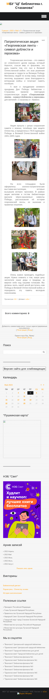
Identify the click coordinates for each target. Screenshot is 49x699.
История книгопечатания (12, 593)
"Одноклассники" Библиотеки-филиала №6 (20, 679)
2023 (11, 31)
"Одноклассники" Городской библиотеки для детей (23, 654)
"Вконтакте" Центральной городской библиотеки (22, 644)
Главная (5, 31)
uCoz (45, 692)
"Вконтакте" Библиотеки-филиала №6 (18, 676)
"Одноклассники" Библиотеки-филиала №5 (20, 673)
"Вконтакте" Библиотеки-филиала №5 (18, 670)
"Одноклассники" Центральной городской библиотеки (24, 647)
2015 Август (8, 564)
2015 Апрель (9, 551)
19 (30, 400)
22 (6, 403)
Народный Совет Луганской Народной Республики (23, 616)
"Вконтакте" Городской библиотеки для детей (21, 651)
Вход (30, 330)
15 (6, 400)
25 (24, 403)
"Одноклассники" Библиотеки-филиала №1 (20, 660)
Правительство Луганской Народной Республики (22, 613)
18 (24, 400)
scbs (27, 299)
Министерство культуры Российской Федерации (22, 625)
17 (18, 400)
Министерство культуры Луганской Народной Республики (21, 629)
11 (24, 396)
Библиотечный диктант (11, 585)
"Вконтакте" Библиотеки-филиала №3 (18, 666)
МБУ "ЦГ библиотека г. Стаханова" (25, 6)
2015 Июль (8, 561)
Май (16, 31)
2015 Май (7, 554)
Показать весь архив (24, 568)
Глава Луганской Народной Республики (19, 610)
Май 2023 (9, 385)
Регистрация (22, 330)
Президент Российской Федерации (17, 607)
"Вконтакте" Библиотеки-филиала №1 (18, 657)
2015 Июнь (8, 558)
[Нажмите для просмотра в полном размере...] (27, 122)
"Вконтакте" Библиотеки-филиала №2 (18, 663)
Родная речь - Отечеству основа (15, 589)
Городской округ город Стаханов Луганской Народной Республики (24, 621)
